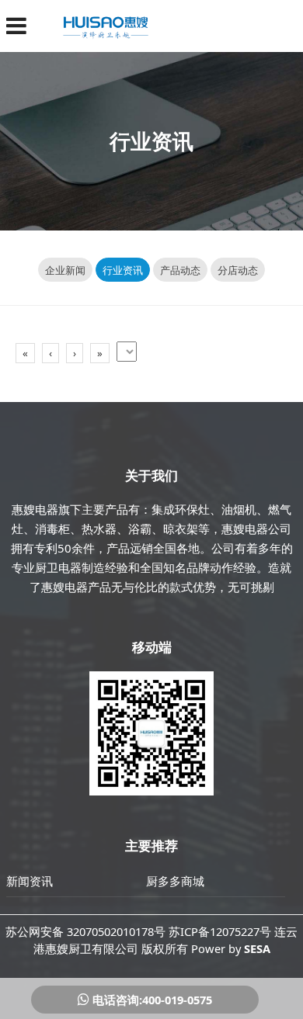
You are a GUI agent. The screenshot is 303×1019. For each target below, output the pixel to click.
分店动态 (238, 270)
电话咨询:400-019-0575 (150, 999)
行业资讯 (123, 270)
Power (208, 948)
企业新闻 (65, 270)
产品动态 (180, 270)
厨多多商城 (175, 881)
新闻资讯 (29, 881)
